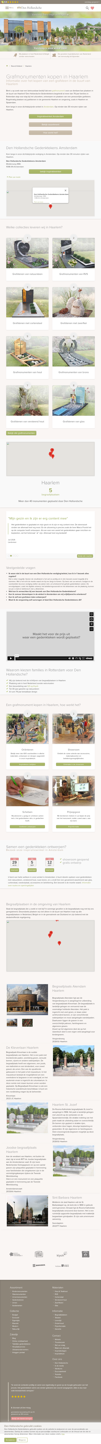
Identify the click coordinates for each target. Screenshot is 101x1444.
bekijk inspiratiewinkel (50, 171)
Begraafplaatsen (61, 1315)
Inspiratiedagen (61, 1351)
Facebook (58, 1377)
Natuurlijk (15, 1329)
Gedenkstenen (18, 1300)
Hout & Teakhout (61, 1291)
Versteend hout (61, 1300)
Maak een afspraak (62, 1348)
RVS (56, 1294)
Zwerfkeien (59, 1302)
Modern (15, 1326)
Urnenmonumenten (19, 1297)
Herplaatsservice (18, 1347)
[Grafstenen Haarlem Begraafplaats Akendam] (12, 1022)
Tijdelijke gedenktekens (21, 1344)
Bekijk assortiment (50, 124)
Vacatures (58, 1368)
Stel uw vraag (60, 1345)
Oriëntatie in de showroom (73, 764)
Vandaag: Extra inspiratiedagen (50, 14)
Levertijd (58, 1320)
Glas (56, 1305)
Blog (14, 1338)
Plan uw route (14, 177)
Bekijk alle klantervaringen (22, 1418)
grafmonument (58, 90)
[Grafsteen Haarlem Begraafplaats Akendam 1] (27, 1022)
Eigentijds (16, 1320)
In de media (59, 1366)
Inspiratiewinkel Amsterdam (50, 116)
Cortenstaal (59, 1297)
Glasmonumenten (19, 1294)
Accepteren (10, 1440)
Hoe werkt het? (50, 132)
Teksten (58, 1317)
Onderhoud (59, 1323)
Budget (15, 1315)
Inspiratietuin (60, 1353)
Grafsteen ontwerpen (27, 826)
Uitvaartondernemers (20, 1349)
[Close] (65, 190)
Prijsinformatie (73, 826)
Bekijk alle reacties (85, 556)
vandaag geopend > (92, 2)
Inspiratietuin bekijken (27, 764)
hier (63, 1434)
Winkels (58, 1339)
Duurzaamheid (60, 1371)
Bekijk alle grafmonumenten (21, 433)
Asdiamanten (17, 1305)
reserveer (14, 870)
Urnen (14, 1302)
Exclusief (15, 1317)
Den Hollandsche (61, 1363)
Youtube (58, 1374)
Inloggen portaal (18, 1352)
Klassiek (15, 1323)
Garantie (58, 1329)
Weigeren (22, 1440)
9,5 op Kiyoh (32, 686)
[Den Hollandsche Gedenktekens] (29, 7)
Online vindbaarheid (20, 1341)
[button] (50, 206)
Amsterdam (49, 106)
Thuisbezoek (60, 1342)
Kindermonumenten (19, 1291)
